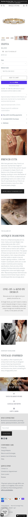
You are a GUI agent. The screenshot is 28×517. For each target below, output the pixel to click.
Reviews (3, 477)
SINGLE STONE (9, 512)
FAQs (2, 459)
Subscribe (6, 433)
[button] (4, 512)
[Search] (4, 5)
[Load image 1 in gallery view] (14, 21)
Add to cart (14, 78)
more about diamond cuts (12, 191)
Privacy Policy (4, 508)
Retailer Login (12, 508)
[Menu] (1, 5)
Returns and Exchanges (8, 453)
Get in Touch (22, 515)
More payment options (14, 85)
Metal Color (5, 68)
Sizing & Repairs (6, 450)
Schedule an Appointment (9, 471)
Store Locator (5, 474)
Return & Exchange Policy (17, 505)
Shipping (3, 447)
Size (2, 60)
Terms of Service (5, 505)
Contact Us (4, 468)
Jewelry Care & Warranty (8, 456)
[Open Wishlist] (2, 515)
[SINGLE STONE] (14, 5)
